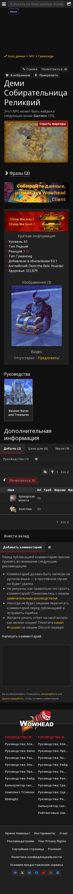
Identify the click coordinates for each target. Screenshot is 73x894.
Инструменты (44, 833)
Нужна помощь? (17, 833)
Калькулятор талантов (20, 785)
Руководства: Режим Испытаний (53, 799)
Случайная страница (28, 849)
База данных (16, 56)
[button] (30, 137)
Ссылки (31, 69)
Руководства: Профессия (20, 771)
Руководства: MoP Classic (53, 737)
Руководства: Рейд (20, 778)
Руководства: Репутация (53, 778)
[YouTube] (44, 873)
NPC (32, 56)
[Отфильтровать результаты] (52, 472)
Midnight (11, 799)
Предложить (48, 358)
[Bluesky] (29, 873)
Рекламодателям (20, 841)
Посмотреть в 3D (54, 69)
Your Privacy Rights (52, 841)
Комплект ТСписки (19, 792)
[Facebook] (36, 873)
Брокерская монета (27, 498)
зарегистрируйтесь (13, 698)
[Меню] (4, 4)
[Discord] (15, 873)
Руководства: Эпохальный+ (20, 765)
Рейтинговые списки (53, 813)
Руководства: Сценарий (53, 792)
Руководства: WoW (20, 737)
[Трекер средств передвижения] (36, 192)
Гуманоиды (46, 56)
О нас (63, 833)
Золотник (25, 509)
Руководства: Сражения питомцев (53, 785)
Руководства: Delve (20, 751)
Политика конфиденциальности (36, 857)
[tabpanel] (36, 497)
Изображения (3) (36, 282)
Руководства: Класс (20, 744)
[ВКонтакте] (58, 873)
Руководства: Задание (53, 771)
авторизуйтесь (49, 693)
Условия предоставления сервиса (36, 865)
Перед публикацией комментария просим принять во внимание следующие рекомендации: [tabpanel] (36, 627)
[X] (22, 873)
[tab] (12, 448)
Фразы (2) (20, 173)
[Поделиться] (69, 4)
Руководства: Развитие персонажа (20, 758)
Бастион (40, 115)
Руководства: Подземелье (53, 758)
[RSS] (51, 873)
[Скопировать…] (45, 472)
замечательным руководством (32, 598)
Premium (54, 849)
